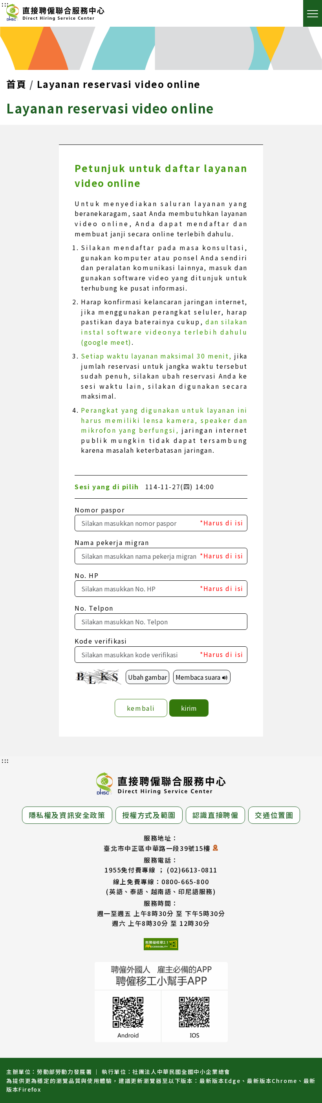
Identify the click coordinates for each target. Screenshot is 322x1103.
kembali (141, 708)
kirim (189, 708)
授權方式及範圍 (149, 815)
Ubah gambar (147, 677)
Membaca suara (199, 677)
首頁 (16, 84)
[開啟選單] (312, 13)
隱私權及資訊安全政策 (67, 815)
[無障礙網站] (161, 945)
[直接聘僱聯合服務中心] (55, 14)
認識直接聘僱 (215, 815)
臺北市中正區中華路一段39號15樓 (157, 848)
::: (5, 760)
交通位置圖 (274, 815)
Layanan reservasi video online (119, 84)
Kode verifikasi (101, 641)
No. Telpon (94, 608)
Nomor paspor (99, 509)
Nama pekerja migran (112, 542)
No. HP (87, 575)
